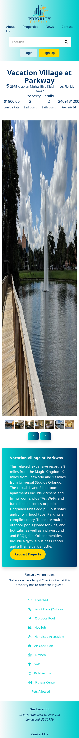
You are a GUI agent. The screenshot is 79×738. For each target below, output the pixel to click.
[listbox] (39, 275)
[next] (45, 436)
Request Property (28, 554)
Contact (67, 27)
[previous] (33, 436)
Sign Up (49, 53)
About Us (10, 29)
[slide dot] (9, 424)
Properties (30, 27)
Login (29, 53)
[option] (39, 275)
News (50, 27)
